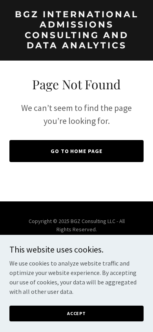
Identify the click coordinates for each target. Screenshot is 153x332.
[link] (76, 46)
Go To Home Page (77, 151)
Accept (76, 313)
